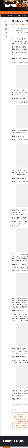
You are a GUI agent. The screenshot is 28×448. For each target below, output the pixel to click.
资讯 (9, 12)
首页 (3, 12)
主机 (19, 12)
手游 (14, 12)
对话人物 (17, 15)
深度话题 (10, 15)
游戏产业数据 (24, 24)
